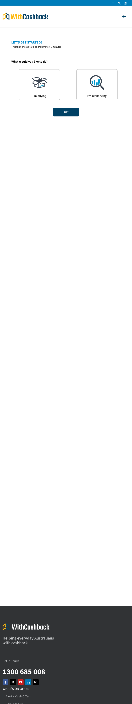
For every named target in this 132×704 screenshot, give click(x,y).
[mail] (36, 682)
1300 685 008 (24, 672)
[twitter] (119, 3)
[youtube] (21, 682)
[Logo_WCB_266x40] (25, 14)
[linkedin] (28, 682)
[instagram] (125, 3)
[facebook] (113, 3)
